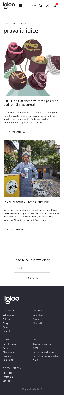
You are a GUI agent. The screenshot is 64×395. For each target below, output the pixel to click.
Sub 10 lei (8, 360)
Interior (7, 319)
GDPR (36, 348)
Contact (37, 319)
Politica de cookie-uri (43, 352)
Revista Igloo (9, 344)
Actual (6, 327)
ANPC (36, 360)
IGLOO (6, 23)
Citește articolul (17, 132)
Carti (5, 348)
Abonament (9, 352)
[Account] (47, 5)
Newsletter (38, 323)
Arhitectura (8, 315)
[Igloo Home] (9, 5)
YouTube (7, 380)
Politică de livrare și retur (45, 356)
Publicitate (38, 315)
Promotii (7, 356)
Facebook (7, 373)
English (6, 331)
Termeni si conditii (42, 344)
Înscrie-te (32, 278)
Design (6, 323)
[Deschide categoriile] (20, 5)
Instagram (8, 377)
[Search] (40, 5)
